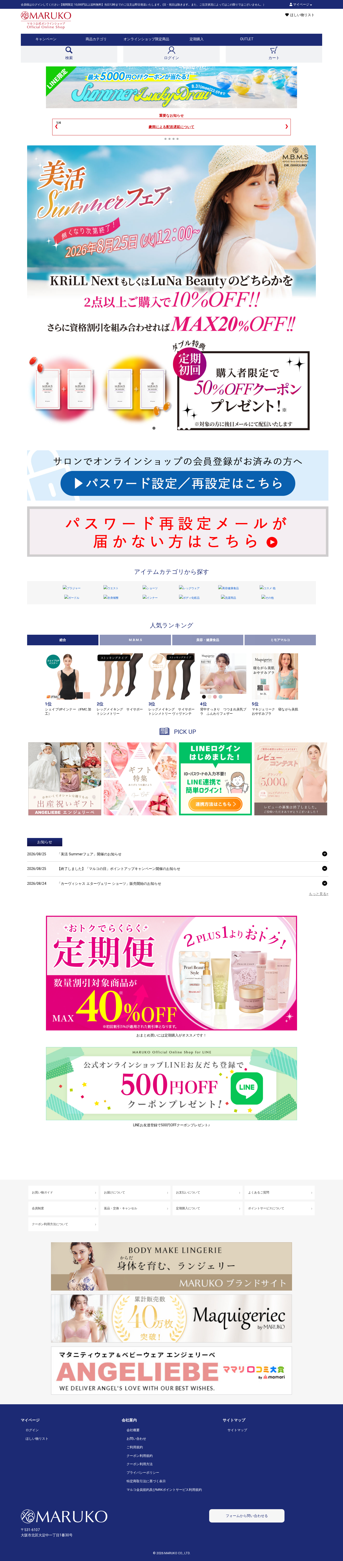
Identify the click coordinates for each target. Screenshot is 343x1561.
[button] (153, 428)
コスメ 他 (269, 588)
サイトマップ (237, 1430)
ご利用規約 (135, 1447)
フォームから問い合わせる (247, 1516)
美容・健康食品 (207, 640)
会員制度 (38, 1208)
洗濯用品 (230, 597)
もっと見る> (318, 894)
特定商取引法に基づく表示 (146, 1481)
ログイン (32, 1430)
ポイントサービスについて (266, 1208)
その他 (269, 597)
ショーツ (152, 588)
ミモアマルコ (280, 640)
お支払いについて (188, 1192)
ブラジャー (74, 588)
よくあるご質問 (258, 1192)
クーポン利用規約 (140, 1456)
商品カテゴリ (96, 39)
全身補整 (113, 597)
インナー (152, 597)
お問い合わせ (136, 1438)
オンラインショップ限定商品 (146, 39)
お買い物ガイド (42, 1192)
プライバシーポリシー (143, 1472)
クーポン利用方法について (50, 1224)
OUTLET (247, 39)
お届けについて (114, 1192)
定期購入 (197, 39)
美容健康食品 (230, 588)
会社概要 (133, 1430)
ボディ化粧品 (191, 597)
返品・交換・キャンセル (120, 1208)
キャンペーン (45, 39)
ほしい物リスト (37, 1438)
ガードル (73, 597)
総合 (63, 640)
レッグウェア (191, 588)
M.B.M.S (135, 640)
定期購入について (188, 1208)
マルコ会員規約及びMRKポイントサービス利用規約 (164, 1490)
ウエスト (113, 588)
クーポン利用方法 (140, 1464)
